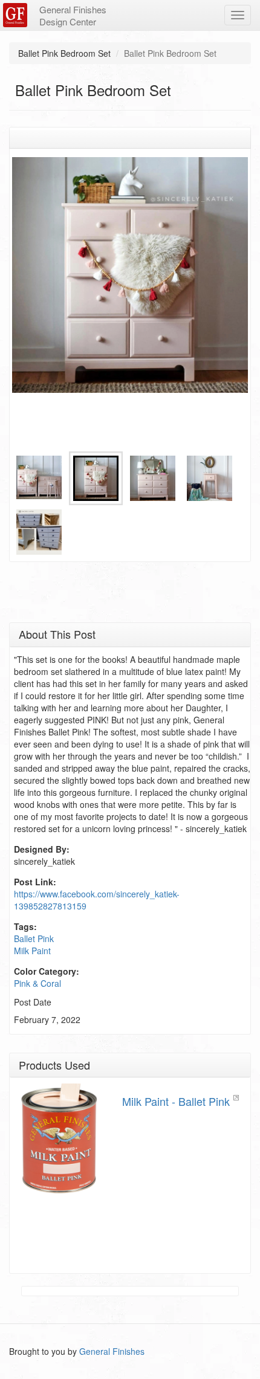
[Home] (16, 15)
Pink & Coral (37, 983)
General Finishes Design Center (72, 15)
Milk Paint (32, 951)
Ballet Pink (34, 938)
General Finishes (112, 1351)
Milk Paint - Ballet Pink (176, 1101)
